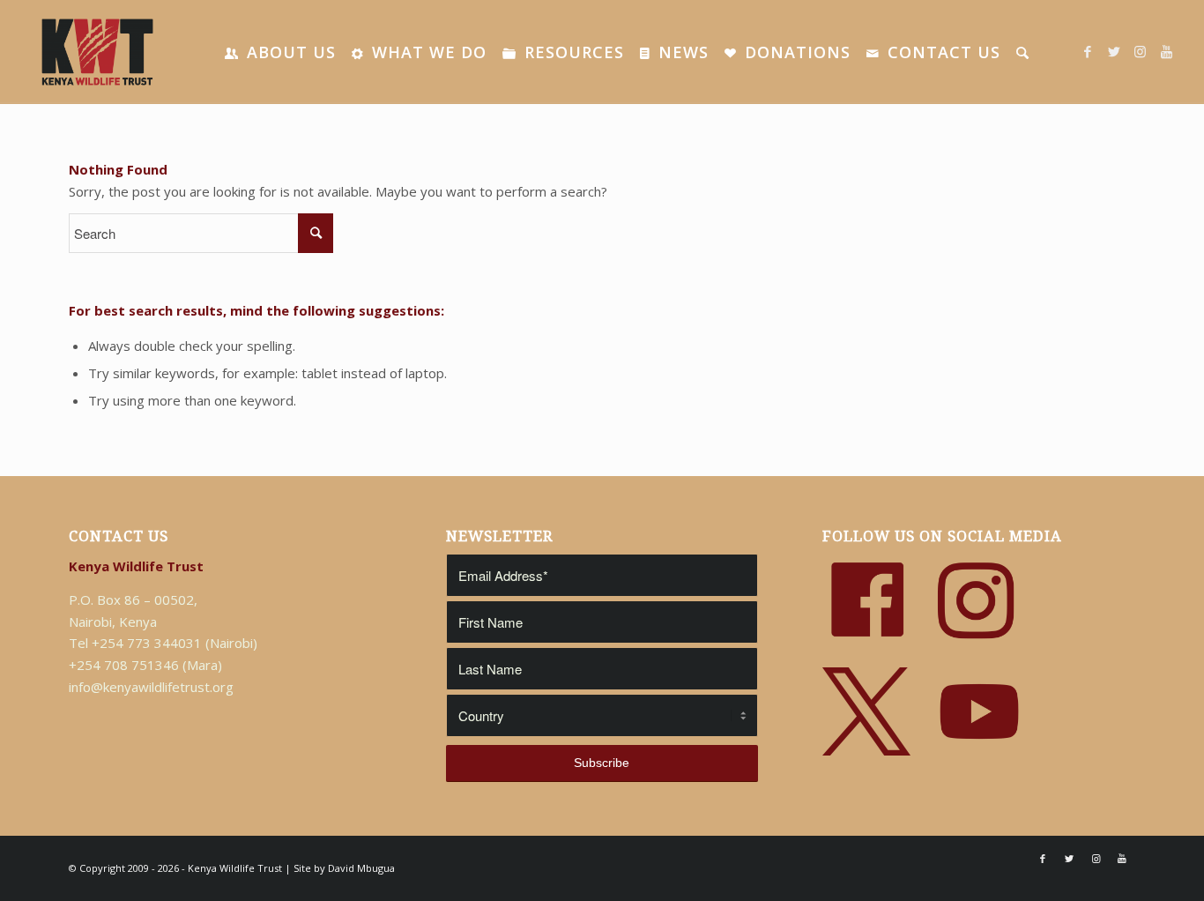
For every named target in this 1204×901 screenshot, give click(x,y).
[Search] (1022, 52)
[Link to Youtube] (1167, 51)
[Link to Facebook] (1087, 51)
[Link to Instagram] (1140, 51)
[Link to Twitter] (1114, 51)
